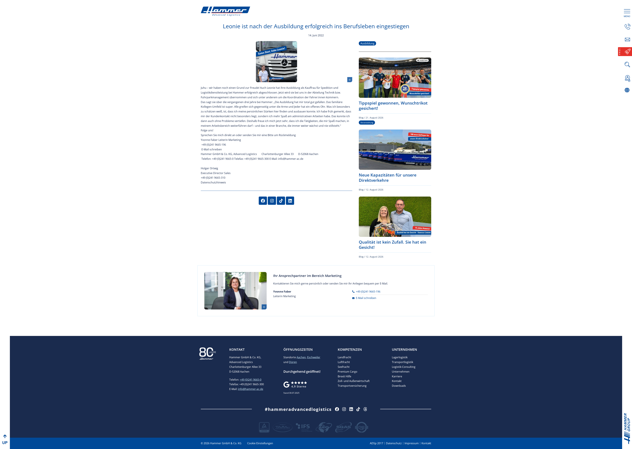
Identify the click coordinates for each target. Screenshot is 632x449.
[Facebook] (263, 201)
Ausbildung (367, 43)
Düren (293, 362)
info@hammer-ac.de (250, 389)
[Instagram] (272, 201)
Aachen (301, 357)
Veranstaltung (366, 122)
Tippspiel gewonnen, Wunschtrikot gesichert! (393, 105)
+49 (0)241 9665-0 (250, 379)
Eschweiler (313, 357)
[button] (627, 97)
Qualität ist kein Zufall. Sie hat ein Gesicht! (392, 244)
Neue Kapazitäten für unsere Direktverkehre (387, 177)
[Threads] (365, 409)
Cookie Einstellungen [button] (260, 443)
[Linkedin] (290, 201)
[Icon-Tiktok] (358, 409)
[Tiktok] (281, 201)
